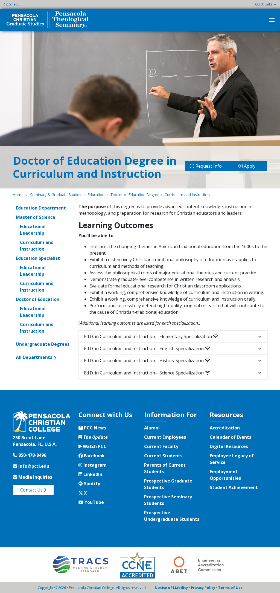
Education (96, 194)
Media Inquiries (34, 477)
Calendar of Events (230, 437)
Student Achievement (234, 487)
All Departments (34, 357)
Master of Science (35, 217)
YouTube (93, 502)
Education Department (41, 208)
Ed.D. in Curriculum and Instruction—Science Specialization (144, 373)
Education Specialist (38, 258)
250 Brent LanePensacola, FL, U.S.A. (35, 441)
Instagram (94, 465)
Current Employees (165, 437)
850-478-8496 (31, 455)
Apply (249, 166)
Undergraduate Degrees (42, 344)
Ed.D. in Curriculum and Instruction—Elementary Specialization (148, 336)
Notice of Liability (171, 587)
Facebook (94, 456)
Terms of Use (230, 587)
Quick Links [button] (263, 4)
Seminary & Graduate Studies (55, 194)
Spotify (91, 484)
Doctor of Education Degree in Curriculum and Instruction (160, 194)
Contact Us (32, 490)
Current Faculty (161, 446)
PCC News (94, 428)
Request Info (209, 166)
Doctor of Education (37, 299)
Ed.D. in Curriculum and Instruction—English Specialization (144, 348)
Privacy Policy (203, 587)
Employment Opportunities (225, 475)
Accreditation (225, 428)
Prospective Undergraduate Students (171, 516)
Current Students (163, 456)
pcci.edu (12, 4)
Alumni (152, 428)
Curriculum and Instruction (37, 245)
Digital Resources (229, 446)
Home (18, 194)
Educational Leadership (33, 229)
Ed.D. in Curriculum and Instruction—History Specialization (144, 360)
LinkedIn (92, 474)
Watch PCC (94, 446)
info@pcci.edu (33, 466)
